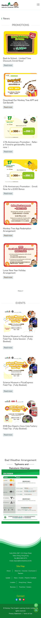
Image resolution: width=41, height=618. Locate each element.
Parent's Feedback (30, 578)
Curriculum (32, 571)
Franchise (22, 587)
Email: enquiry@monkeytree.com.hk (20, 561)
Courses (24, 571)
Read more (8, 65)
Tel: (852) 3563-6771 (20, 558)
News (16, 578)
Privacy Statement (15, 614)
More (20, 291)
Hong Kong (22, 582)
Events (21, 578)
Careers (29, 587)
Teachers (20, 573)
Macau (30, 582)
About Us (18, 571)
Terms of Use (27, 614)
